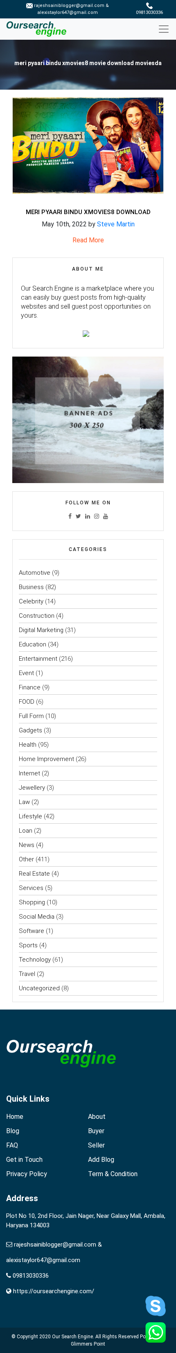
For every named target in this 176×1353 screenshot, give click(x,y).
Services (31, 888)
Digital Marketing (41, 630)
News (26, 845)
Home (14, 1116)
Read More (88, 240)
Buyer (96, 1131)
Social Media (36, 916)
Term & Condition (113, 1174)
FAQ (12, 1145)
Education (32, 644)
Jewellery (32, 787)
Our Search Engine (72, 1336)
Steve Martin (116, 224)
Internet (29, 773)
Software (31, 931)
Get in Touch (24, 1159)
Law (24, 802)
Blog (12, 1131)
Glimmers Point (88, 1344)
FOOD (26, 701)
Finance (30, 687)
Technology (35, 959)
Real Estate (34, 873)
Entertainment (38, 658)
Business (31, 587)
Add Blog (101, 1159)
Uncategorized (39, 988)
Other (26, 859)
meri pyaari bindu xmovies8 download (88, 212)
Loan (25, 830)
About (97, 1116)
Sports (28, 945)
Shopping (32, 902)
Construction (36, 615)
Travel (27, 974)
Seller (96, 1145)
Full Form (31, 716)
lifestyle (30, 816)
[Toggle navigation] (167, 29)
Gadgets (30, 730)
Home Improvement (46, 759)
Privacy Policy (26, 1174)
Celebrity (31, 601)
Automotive (34, 572)
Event (26, 673)
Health (27, 744)
